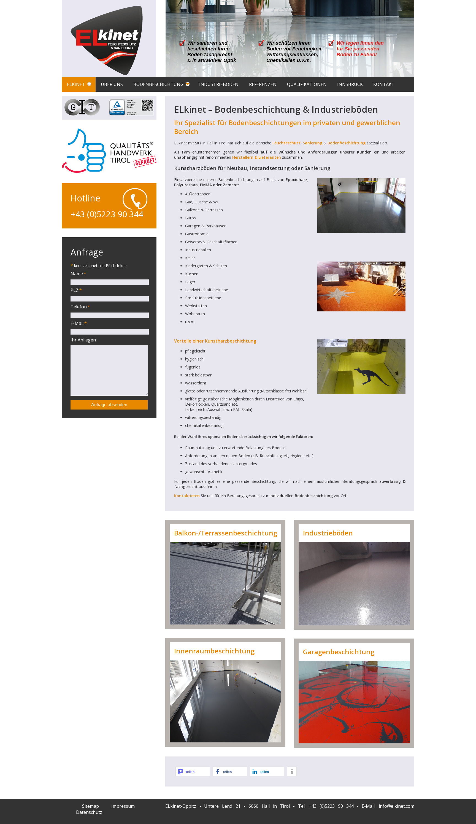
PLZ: (76, 290)
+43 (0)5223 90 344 (107, 214)
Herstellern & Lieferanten (256, 157)
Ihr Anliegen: (84, 340)
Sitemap (90, 806)
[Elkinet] (106, 40)
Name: (78, 274)
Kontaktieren (187, 495)
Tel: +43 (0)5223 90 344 (326, 806)
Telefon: (80, 307)
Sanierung (312, 143)
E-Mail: (79, 323)
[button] (192, 771)
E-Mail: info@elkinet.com (388, 806)
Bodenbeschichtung (347, 143)
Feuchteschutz (286, 143)
